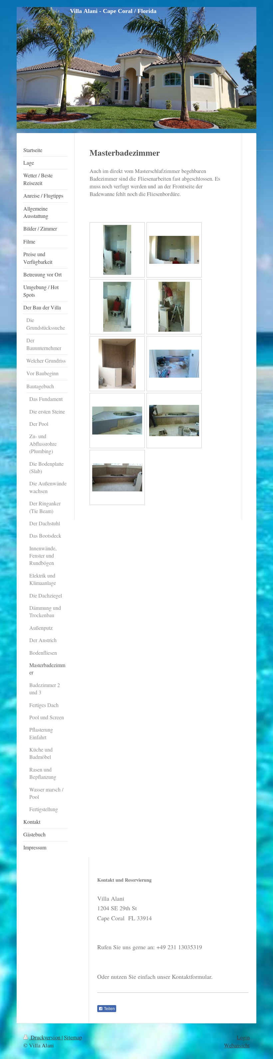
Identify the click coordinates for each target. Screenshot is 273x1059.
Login (243, 1037)
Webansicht (237, 1045)
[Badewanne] (174, 364)
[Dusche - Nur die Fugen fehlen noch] (117, 364)
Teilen (109, 1008)
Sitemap (73, 1037)
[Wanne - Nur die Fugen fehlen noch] (117, 477)
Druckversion (45, 1037)
